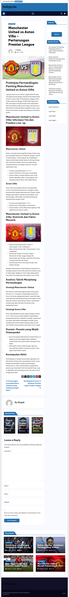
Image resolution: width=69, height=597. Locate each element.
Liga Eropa (52, 111)
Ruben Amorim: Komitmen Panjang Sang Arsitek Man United (57, 59)
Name (6, 486)
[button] (61, 13)
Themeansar (6, 594)
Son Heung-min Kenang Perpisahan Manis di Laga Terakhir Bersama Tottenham (18, 548)
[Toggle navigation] (33, 13)
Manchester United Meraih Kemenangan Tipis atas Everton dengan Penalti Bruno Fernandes (56, 80)
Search (51, 23)
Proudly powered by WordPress (11, 592)
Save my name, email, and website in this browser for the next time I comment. (22, 514)
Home (64, 593)
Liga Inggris (12, 23)
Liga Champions (54, 107)
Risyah (19, 50)
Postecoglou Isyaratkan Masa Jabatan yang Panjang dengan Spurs (12, 385)
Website (6, 502)
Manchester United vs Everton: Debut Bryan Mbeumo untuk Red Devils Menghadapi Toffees (56, 68)
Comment (7, 451)
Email (6, 494)
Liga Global (52, 116)
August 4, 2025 (11, 550)
